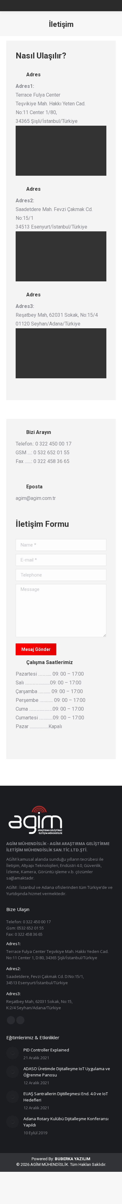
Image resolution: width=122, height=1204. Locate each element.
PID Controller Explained (46, 1050)
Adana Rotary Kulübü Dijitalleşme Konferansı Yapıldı (66, 1122)
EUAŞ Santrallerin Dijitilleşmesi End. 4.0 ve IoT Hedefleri (65, 1097)
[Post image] (12, 1053)
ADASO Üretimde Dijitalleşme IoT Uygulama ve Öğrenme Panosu (66, 1072)
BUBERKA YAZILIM (72, 1158)
